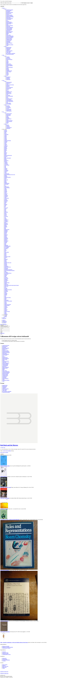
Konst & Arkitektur (9, 28)
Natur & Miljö (8, 35)
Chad (5, 165)
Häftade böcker (8, 48)
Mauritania (6, 231)
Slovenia (5, 281)
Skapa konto (4, 318)
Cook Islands (6, 170)
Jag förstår (2, 6)
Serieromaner (8, 79)
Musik (7, 34)
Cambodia (5, 162)
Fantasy (7, 61)
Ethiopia (5, 182)
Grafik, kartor (8, 52)
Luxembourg (6, 221)
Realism (7, 68)
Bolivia (5, 154)
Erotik (7, 60)
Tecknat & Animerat (9, 120)
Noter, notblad (8, 51)
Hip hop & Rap (8, 88)
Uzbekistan (6, 307)
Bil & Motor (8, 11)
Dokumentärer (8, 115)
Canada (5, 135)
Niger (5, 249)
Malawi (5, 225)
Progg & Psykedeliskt (9, 96)
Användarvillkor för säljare (6, 654)
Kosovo (5, 214)
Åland (5, 132)
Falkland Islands (6, 183)
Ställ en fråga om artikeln (4, 452)
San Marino (6, 272)
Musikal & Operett (9, 91)
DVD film (7, 125)
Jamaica (5, 208)
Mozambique (6, 240)
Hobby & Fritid (8, 23)
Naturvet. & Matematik (5, 371)
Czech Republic (6, 173)
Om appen (4, 660)
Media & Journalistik (9, 31)
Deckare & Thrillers (9, 59)
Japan (5, 209)
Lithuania (5, 220)
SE (2, 321)
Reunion (5, 263)
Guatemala (6, 196)
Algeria (5, 137)
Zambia (5, 313)
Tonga (5, 296)
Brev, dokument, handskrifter (10, 53)
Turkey (5, 299)
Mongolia (5, 237)
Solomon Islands (6, 282)
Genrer (5, 81)
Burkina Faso (6, 160)
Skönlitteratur (8, 41)
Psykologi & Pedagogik (9, 36)
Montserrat (6, 239)
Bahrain (5, 147)
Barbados (5, 148)
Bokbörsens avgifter (5, 653)
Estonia (5, 181)
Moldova (5, 235)
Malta (5, 228)
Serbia (5, 276)
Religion (7, 69)
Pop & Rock (8, 95)
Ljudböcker (4, 387)
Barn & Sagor (8, 58)
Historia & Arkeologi (9, 22)
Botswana (5, 156)
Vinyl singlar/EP (8, 109)
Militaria (7, 33)
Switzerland (6, 291)
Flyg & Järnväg (8, 19)
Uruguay (5, 306)
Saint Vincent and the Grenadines (9, 270)
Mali (5, 227)
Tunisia (5, 298)
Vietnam (5, 310)
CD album (7, 105)
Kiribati (5, 213)
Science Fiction (8, 71)
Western (7, 73)
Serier (3, 55)
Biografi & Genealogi (9, 12)
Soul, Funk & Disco (9, 98)
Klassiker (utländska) (9, 65)
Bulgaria (5, 159)
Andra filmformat (9, 127)
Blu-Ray (7, 124)
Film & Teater (8, 17)
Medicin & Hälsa (8, 32)
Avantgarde (8, 57)
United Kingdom (6, 305)
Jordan (5, 211)
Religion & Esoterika (9, 37)
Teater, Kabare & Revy (9, 101)
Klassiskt (7, 90)
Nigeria (5, 250)
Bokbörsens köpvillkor (5, 646)
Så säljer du (4, 651)
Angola (5, 138)
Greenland (5, 193)
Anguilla (5, 139)
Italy (5, 206)
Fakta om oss (4, 658)
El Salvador (6, 179)
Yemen (5, 312)
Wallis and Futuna (7, 311)
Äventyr (7, 74)
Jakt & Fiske (8, 26)
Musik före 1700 (8, 93)
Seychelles (6, 277)
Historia (7, 62)
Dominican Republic (7, 177)
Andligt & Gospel (9, 82)
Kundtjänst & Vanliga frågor (4, 671)
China (5, 167)
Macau (5, 222)
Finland (5, 131)
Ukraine (5, 303)
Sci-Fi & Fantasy (8, 40)
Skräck (7, 72)
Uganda (5, 302)
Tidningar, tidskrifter (9, 50)
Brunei (5, 158)
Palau (5, 254)
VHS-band (8, 126)
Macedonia (6, 223)
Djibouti (5, 175)
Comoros (5, 169)
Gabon (5, 188)
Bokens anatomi (4, 664)
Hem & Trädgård (5, 357)
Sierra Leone (6, 278)
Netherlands (6, 245)
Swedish (5, 315)
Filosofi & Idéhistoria (9, 18)
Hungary (5, 201)
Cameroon (5, 163)
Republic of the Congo (7, 262)
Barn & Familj (8, 114)
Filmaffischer (8, 128)
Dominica (5, 176)
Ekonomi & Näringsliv (9, 15)
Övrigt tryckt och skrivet (10, 54)
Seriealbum (8, 77)
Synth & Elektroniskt (9, 100)
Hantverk (7, 21)
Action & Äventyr (9, 113)
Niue (5, 251)
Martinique (6, 230)
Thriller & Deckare (9, 121)
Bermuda (5, 152)
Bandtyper (4, 665)
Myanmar (5, 241)
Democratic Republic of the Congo (9, 174)
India (5, 203)
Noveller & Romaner (9, 67)
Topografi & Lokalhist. (9, 44)
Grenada (5, 194)
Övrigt (7, 45)
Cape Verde (6, 164)
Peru (5, 258)
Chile (5, 166)
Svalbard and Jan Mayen (8, 289)
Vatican (5, 308)
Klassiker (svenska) (9, 64)
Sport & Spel (4, 377)
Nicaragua (5, 248)
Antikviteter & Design (9, 9)
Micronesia (6, 234)
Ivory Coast (6, 207)
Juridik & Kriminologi (9, 27)
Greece (5, 192)
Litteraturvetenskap (5, 364)
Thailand (5, 294)
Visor (7, 102)
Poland (5, 260)
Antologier (7, 56)
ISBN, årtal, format (5, 666)
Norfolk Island (6, 252)
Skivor (3, 80)
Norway (5, 133)
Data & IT (7, 14)
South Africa (6, 284)
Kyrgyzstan (6, 216)
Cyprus (5, 172)
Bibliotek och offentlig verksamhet (7, 647)
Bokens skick (4, 667)
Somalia (5, 283)
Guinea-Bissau (6, 198)
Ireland (5, 205)
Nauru (5, 243)
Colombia (5, 168)
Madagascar (6, 224)
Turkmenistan (6, 300)
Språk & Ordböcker (5, 378)
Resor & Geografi (9, 38)
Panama (5, 255)
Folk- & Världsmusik (9, 87)
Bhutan (5, 153)
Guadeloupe (6, 195)
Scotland (5, 274)
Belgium (5, 150)
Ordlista (3, 668)
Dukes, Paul (3, 447)
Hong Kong (6, 200)
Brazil (5, 157)
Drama (7, 116)
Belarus (5, 149)
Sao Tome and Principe (7, 273)
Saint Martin (6, 268)
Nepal (5, 244)
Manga (7, 66)
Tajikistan (5, 293)
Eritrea (5, 180)
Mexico (5, 233)
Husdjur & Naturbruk (9, 25)
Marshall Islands (6, 229)
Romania (5, 264)
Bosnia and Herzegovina (8, 155)
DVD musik (8, 106)
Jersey (5, 210)
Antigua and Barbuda (7, 140)
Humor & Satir (8, 63)
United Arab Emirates (7, 304)
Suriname (5, 288)
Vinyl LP (7, 108)
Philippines (6, 259)
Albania (5, 136)
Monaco (5, 236)
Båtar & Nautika (8, 13)
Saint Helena (6, 266)
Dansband (7, 85)
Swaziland (5, 290)
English (5, 316)
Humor (7, 24)
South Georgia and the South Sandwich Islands (11, 285)
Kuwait (5, 215)
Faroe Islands (6, 184)
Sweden (5, 130)
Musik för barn (8, 92)
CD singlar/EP (8, 107)
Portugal (5, 261)
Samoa (5, 271)
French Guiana (6, 186)
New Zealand (6, 247)
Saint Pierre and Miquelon (8, 269)
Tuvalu (5, 301)
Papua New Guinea (7, 256)
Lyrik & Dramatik (9, 29)
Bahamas (5, 146)
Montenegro (6, 238)
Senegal (5, 275)
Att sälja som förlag (5, 652)
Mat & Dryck (8, 30)
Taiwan (5, 292)
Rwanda (5, 265)
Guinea (5, 197)
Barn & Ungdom (8, 10)
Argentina (5, 141)
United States (6, 134)
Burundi (5, 161)
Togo (5, 295)
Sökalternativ (2, 333)
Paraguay (5, 257)
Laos (5, 217)
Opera (7, 94)
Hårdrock (7, 89)
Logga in (3, 317)
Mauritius (5, 232)
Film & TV (8, 86)
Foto (7, 20)
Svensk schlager (8, 99)
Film (3, 111)
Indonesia (5, 204)
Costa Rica (6, 171)
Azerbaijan (6, 145)
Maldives (5, 226)
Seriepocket (8, 78)
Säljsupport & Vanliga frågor (4, 673)
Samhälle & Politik (9, 39)
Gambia (5, 189)
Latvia (5, 218)
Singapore (5, 279)
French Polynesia (7, 187)
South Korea (6, 286)
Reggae (7, 97)
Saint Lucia (6, 267)
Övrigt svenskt (8, 103)
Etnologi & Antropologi (9, 16)
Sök (1, 332)
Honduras (5, 199)
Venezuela (5, 309)
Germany (5, 191)
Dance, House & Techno (10, 84)
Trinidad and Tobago (7, 297)
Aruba (5, 143)
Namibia (5, 242)
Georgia (5, 190)
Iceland (5, 202)
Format (5, 46)
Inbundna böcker (8, 47)
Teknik (7, 43)
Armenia (5, 142)
